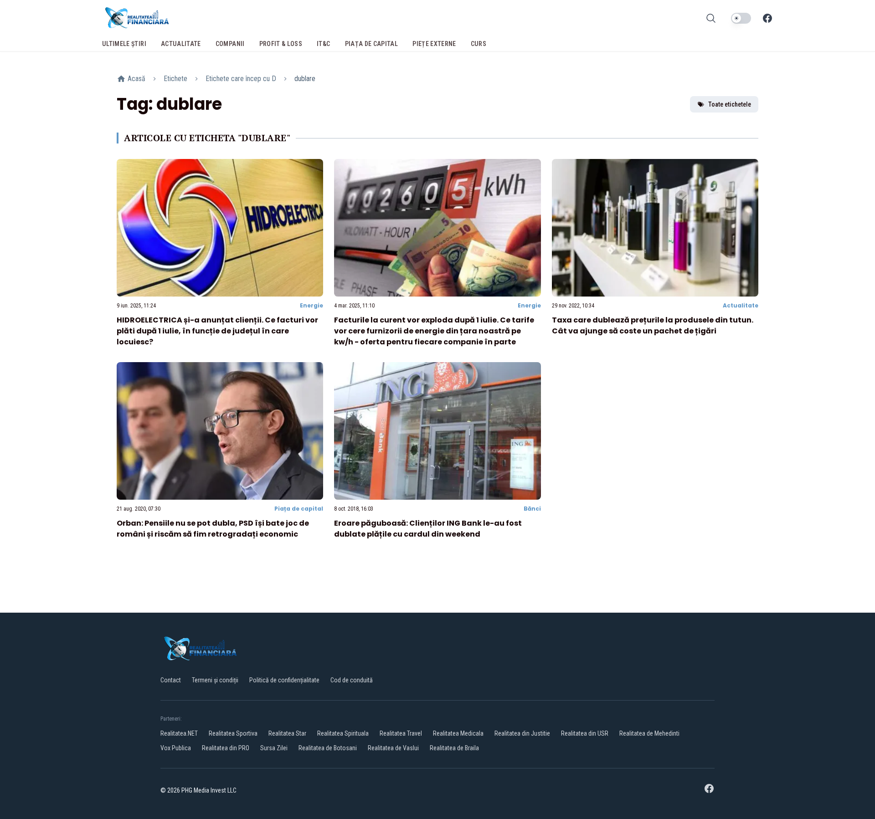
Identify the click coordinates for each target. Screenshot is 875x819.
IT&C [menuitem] (323, 43)
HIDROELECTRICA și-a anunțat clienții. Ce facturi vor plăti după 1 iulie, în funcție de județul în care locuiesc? (217, 331)
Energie (311, 305)
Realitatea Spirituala (343, 733)
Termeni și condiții (215, 680)
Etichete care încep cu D (241, 78)
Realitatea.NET (179, 733)
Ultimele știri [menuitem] (124, 43)
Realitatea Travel (401, 733)
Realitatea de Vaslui (393, 748)
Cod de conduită (351, 680)
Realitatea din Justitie (522, 733)
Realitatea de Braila (454, 748)
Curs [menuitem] (478, 43)
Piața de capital (298, 508)
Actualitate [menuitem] (181, 43)
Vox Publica (175, 748)
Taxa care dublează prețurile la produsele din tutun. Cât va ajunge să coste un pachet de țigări (652, 325)
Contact (170, 680)
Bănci (532, 508)
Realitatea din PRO (225, 748)
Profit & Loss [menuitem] (281, 43)
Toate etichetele (729, 104)
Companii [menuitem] (230, 43)
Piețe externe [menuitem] (434, 43)
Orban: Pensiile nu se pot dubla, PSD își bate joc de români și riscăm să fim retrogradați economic (213, 528)
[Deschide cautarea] (711, 18)
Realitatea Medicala (458, 733)
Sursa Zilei (274, 748)
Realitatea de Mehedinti (649, 733)
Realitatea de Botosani (328, 748)
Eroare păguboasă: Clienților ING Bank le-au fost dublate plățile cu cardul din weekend (428, 528)
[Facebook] (767, 18)
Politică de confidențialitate (284, 680)
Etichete (175, 78)
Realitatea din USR (584, 733)
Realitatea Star (287, 733)
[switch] (741, 18)
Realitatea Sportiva (233, 733)
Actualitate (740, 305)
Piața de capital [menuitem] (371, 43)
